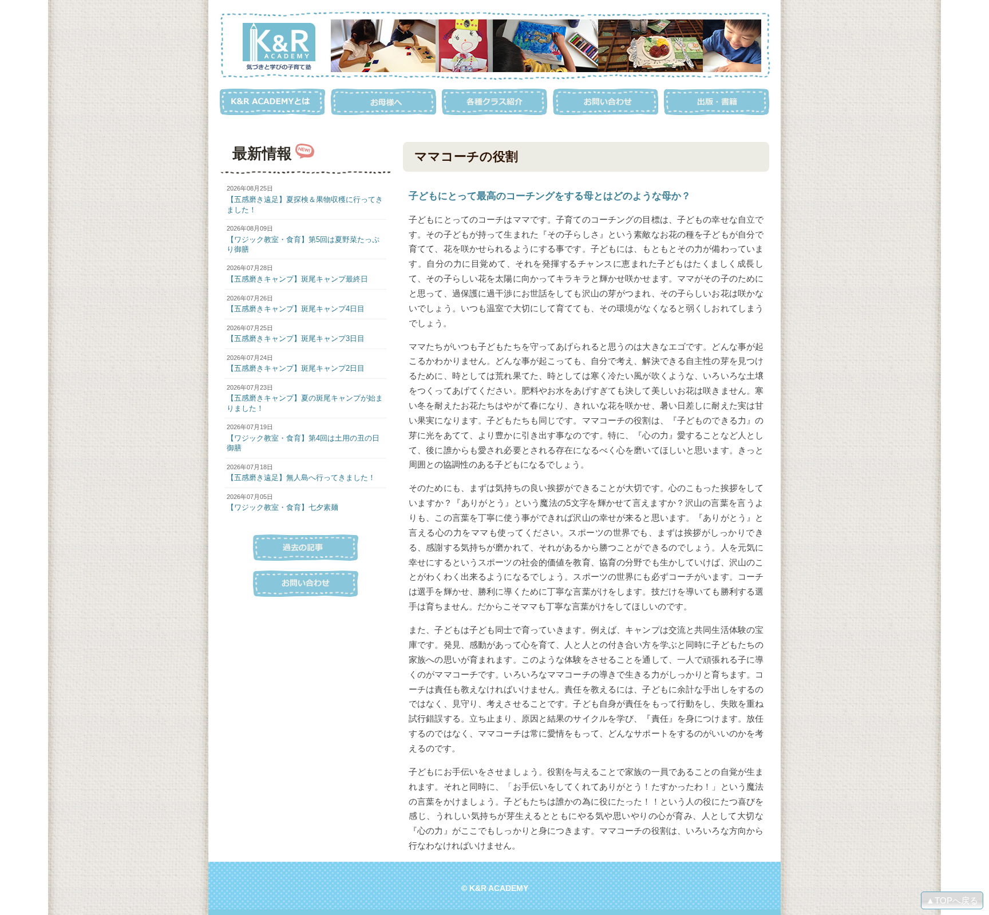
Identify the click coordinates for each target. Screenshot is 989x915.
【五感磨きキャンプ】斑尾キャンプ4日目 (296, 308)
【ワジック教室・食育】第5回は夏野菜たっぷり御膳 (303, 244)
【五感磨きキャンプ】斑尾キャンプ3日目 (296, 338)
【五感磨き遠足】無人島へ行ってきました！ (301, 477)
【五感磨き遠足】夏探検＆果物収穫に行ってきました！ (305, 204)
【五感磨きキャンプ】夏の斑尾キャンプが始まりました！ (305, 403)
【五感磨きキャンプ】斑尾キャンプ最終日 (297, 279)
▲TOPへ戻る (952, 900)
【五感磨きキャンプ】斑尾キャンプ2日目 (296, 368)
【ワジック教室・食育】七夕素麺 (282, 507)
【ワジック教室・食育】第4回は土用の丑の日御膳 (303, 443)
